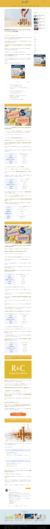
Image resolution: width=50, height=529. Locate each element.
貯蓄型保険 (35, 50)
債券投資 (35, 41)
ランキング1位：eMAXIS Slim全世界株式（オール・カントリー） (18, 91)
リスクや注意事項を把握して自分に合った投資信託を (16, 99)
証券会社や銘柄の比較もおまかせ (14, 97)
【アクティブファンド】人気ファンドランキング (15, 84)
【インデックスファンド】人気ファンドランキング (16, 90)
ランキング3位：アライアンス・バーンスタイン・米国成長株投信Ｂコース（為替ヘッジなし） (19, 88)
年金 (34, 43)
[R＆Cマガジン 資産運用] (25, 2)
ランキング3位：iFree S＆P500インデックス (15, 93)
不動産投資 (35, 39)
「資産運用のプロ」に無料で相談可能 (14, 96)
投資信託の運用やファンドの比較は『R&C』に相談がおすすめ (17, 95)
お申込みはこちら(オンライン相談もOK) (17, 414)
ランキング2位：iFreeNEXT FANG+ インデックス (16, 92)
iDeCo (35, 37)
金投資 (35, 52)
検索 (44, 9)
